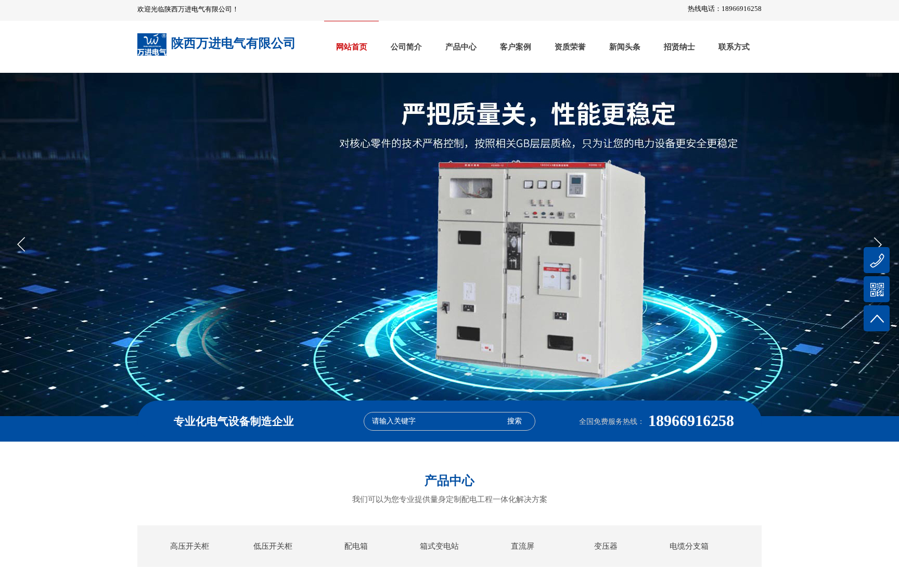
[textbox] (435, 421)
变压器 (606, 546)
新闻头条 (624, 47)
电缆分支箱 (689, 546)
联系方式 (734, 47)
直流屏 (522, 546)
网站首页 (351, 47)
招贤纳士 (679, 47)
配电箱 (356, 546)
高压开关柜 (189, 546)
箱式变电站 (439, 546)
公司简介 (406, 47)
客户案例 (515, 47)
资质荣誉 (570, 47)
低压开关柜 (272, 546)
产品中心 (461, 47)
